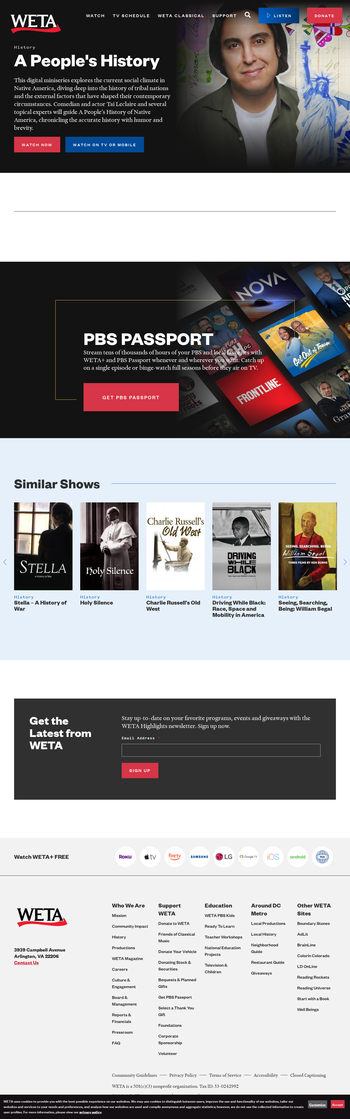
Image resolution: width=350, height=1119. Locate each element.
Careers (120, 969)
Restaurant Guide (267, 962)
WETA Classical (181, 15)
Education (218, 905)
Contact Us (26, 962)
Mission (119, 915)
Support (224, 15)
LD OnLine (307, 966)
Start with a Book (313, 998)
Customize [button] (317, 1104)
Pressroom (122, 1032)
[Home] (36, 25)
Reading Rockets (313, 977)
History (119, 937)
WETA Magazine (127, 958)
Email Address (138, 738)
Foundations (170, 1025)
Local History (263, 934)
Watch (95, 15)
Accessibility (266, 1075)
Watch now (37, 144)
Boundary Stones (313, 923)
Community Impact (130, 926)
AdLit (302, 934)
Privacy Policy (183, 1075)
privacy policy (90, 1111)
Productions (123, 948)
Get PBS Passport (175, 997)
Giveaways (261, 973)
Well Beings (308, 1009)
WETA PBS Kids (220, 915)
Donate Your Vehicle (177, 951)
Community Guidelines (134, 1075)
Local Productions (268, 923)
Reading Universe (314, 988)
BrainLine (306, 945)
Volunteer (167, 1053)
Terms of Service (225, 1075)
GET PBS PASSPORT (131, 397)
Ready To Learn (219, 926)
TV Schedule (131, 15)
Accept (337, 1104)
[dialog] (175, 1107)
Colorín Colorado (313, 955)
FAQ (116, 1043)
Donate (325, 15)
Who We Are (128, 905)
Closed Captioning (308, 1075)
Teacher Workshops (223, 937)
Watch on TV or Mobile (104, 144)
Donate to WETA (174, 923)
